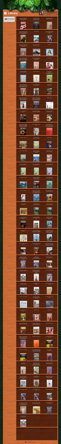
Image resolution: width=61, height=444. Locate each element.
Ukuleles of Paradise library (10, 19)
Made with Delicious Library (31, 442)
